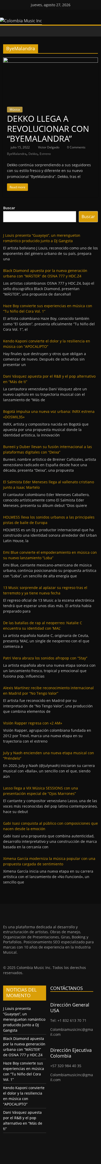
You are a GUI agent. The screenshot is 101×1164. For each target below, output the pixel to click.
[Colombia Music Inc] (8, 31)
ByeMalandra (16, 154)
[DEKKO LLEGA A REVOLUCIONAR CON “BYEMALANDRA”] (50, 60)
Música (15, 109)
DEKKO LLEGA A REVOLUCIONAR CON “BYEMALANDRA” (48, 128)
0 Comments (75, 147)
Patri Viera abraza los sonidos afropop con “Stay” (45, 658)
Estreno (45, 154)
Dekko (33, 154)
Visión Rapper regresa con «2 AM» (32, 723)
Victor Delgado (49, 147)
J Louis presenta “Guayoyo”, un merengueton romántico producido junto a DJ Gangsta (24, 1019)
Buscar (9, 207)
